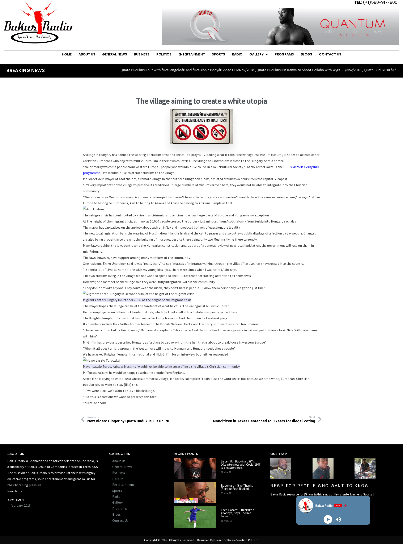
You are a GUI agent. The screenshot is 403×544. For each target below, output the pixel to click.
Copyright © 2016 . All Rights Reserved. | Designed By (179, 540)
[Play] (327, 519)
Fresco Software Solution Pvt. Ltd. (236, 540)
